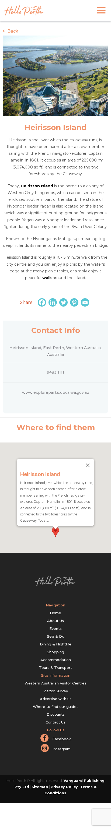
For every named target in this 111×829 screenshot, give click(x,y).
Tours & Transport (55, 667)
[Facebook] (42, 302)
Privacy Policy (64, 787)
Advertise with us (55, 699)
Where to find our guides (55, 706)
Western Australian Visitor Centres (55, 683)
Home (55, 613)
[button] (55, 532)
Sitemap (40, 787)
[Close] (87, 465)
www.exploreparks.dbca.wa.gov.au (55, 392)
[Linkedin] (53, 302)
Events (55, 628)
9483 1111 (55, 372)
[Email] (86, 302)
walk (47, 277)
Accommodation (55, 660)
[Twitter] (64, 302)
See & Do (55, 636)
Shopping (55, 652)
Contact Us (55, 722)
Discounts (56, 714)
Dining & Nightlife (55, 644)
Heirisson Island (37, 186)
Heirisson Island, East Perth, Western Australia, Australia (55, 351)
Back (12, 31)
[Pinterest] (75, 302)
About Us (55, 621)
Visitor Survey (55, 691)
